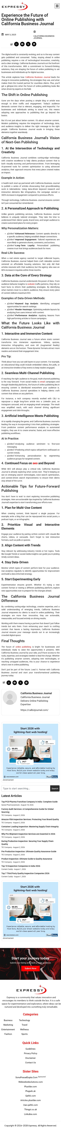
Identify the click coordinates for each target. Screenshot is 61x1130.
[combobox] (25, 788)
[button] (57, 5)
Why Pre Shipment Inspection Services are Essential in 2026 (28, 834)
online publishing (23, 647)
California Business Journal (37, 77)
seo (35, 463)
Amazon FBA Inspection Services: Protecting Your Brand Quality (30, 819)
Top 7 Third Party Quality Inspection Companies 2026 (25, 873)
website (31, 284)
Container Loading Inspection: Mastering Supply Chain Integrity (30, 826)
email (42, 382)
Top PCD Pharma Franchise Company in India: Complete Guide (29, 802)
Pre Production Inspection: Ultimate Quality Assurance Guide (28, 851)
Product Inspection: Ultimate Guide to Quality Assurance (26, 859)
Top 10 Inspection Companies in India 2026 (20, 866)
